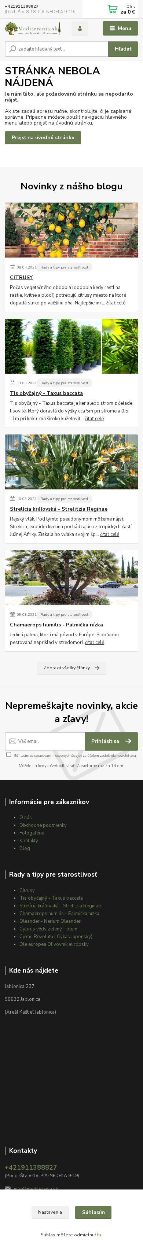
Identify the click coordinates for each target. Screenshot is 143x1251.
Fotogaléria (31, 833)
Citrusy (27, 890)
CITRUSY (21, 278)
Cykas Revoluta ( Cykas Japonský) (55, 936)
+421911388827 (21, 6)
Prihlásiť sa (106, 741)
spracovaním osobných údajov (58, 755)
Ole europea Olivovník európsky (54, 944)
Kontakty (28, 840)
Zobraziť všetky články (67, 668)
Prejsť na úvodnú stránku (43, 137)
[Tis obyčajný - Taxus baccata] (71, 346)
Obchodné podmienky (43, 825)
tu (99, 1235)
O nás (25, 817)
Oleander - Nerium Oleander (50, 921)
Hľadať (123, 48)
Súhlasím (93, 1212)
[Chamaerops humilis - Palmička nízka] (71, 577)
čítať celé (115, 303)
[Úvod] (32, 28)
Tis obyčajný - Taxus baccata (46, 393)
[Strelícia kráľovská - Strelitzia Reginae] (71, 461)
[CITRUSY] (71, 230)
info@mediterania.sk (36, 1189)
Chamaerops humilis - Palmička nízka (56, 625)
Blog (24, 848)
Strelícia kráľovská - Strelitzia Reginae (58, 509)
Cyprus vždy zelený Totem (48, 929)
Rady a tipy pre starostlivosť (64, 267)
